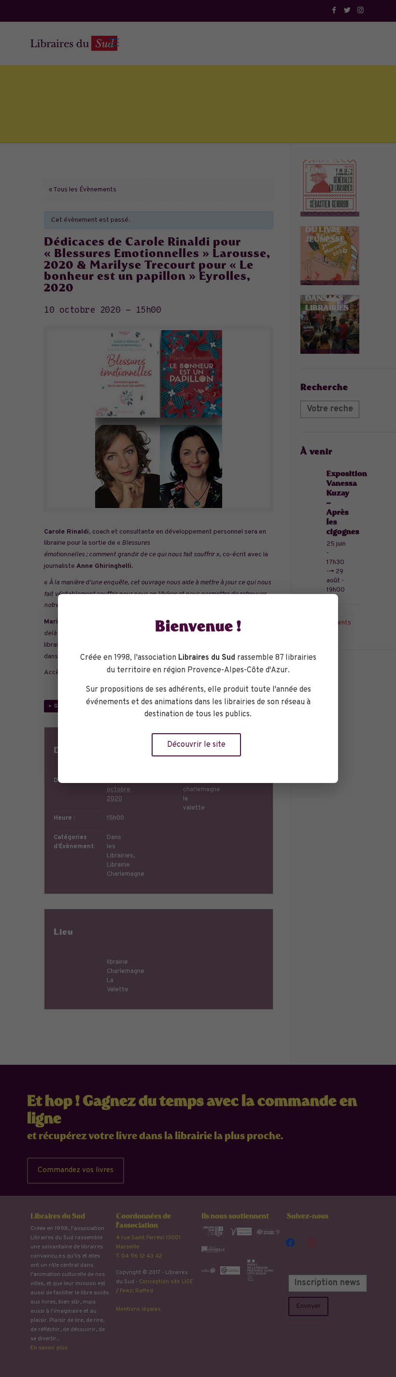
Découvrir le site (196, 745)
